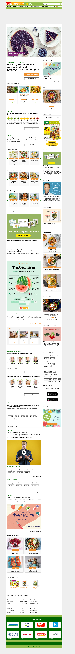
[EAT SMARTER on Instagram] (34, 646)
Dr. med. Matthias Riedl (12, 387)
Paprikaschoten (11, 319)
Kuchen (50, 371)
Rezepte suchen (32, 78)
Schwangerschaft (11, 485)
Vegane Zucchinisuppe (12, 98)
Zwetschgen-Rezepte (34, 601)
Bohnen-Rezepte (22, 608)
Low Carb (23, 416)
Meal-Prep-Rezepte (34, 202)
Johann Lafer (28, 363)
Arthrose (9, 469)
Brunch (45, 355)
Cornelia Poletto (20, 363)
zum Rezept (12, 342)
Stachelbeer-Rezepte (23, 601)
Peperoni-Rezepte (33, 610)
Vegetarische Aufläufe (48, 374)
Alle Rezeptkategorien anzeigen (54, 381)
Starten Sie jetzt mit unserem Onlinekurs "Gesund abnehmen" (22, 240)
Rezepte (15, 6)
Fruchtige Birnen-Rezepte (33, 570)
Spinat (16, 319)
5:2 (18, 416)
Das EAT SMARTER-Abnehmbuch (49, 223)
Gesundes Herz (51, 376)
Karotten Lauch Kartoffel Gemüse (50, 369)
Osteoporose (27, 472)
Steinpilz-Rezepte (10, 612)
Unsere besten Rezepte (32, 74)
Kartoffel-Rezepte (22, 605)
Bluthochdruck (15, 469)
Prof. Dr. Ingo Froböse (20, 387)
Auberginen (10, 317)
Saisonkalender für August (50, 341)
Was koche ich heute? (13, 202)
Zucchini (26, 319)
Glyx (16, 419)
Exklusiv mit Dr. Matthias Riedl (51, 196)
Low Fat (20, 419)
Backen (55, 374)
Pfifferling (46, 361)
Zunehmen (16, 483)
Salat (59, 379)
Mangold (38, 317)
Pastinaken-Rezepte (34, 606)
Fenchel (26, 317)
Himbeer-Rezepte (22, 597)
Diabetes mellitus (23, 469)
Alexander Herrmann (36, 364)
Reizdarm (9, 472)
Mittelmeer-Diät (11, 419)
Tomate (51, 363)
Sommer (9, 6)
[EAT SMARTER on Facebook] (28, 646)
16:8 (16, 416)
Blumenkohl (16, 317)
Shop (58, 6)
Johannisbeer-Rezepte (34, 597)
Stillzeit (34, 483)
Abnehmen (10, 483)
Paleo (27, 416)
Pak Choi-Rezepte (22, 606)
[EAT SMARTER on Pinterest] (31, 646)
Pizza (45, 376)
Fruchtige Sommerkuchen (15, 551)
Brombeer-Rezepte (10, 601)
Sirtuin (34, 416)
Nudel (55, 371)
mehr (32, 128)
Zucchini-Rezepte (33, 612)
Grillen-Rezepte (33, 605)
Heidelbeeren (32, 317)
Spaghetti (46, 366)
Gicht (14, 472)
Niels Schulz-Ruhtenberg (36, 387)
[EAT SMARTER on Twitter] (37, 646)
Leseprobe (45, 140)
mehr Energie (22, 483)
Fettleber (30, 469)
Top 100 (32, 144)
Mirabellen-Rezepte (22, 599)
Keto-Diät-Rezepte (34, 160)
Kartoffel (55, 379)
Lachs (50, 361)
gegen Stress (28, 483)
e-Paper (59, 140)
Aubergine (56, 355)
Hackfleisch (50, 355)
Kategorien (25, 643)
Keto (31, 416)
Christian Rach (12, 363)
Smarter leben (44, 6)
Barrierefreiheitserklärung (12, 643)
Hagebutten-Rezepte (34, 603)
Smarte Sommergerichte (33, 551)
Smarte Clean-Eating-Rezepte (52, 269)
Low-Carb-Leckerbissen (52, 249)
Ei (50, 366)
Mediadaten (20, 643)
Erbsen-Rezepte (22, 610)
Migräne (35, 469)
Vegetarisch (52, 358)
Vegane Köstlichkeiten (52, 289)
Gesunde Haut (26, 485)
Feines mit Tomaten (15, 570)
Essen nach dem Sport (12, 488)
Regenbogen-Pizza (52, 105)
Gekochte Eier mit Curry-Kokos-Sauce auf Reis (24, 97)
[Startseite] (15, 3)
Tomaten (21, 319)
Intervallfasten (10, 416)
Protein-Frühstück (34, 181)
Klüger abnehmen (35, 6)
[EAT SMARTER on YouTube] (39, 646)
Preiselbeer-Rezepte (11, 605)
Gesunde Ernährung (23, 6)
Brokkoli (21, 317)
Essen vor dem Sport (35, 485)
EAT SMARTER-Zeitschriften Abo (14, 588)
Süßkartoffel (46, 358)
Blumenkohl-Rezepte (23, 603)
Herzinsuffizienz (20, 472)
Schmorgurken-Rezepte (11, 610)
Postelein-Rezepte (10, 606)
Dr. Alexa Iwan (28, 386)
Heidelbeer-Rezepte (11, 597)
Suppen (54, 366)
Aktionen (52, 6)
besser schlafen (19, 485)
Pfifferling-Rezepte (10, 608)
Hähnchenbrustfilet (48, 379)
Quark (54, 361)
